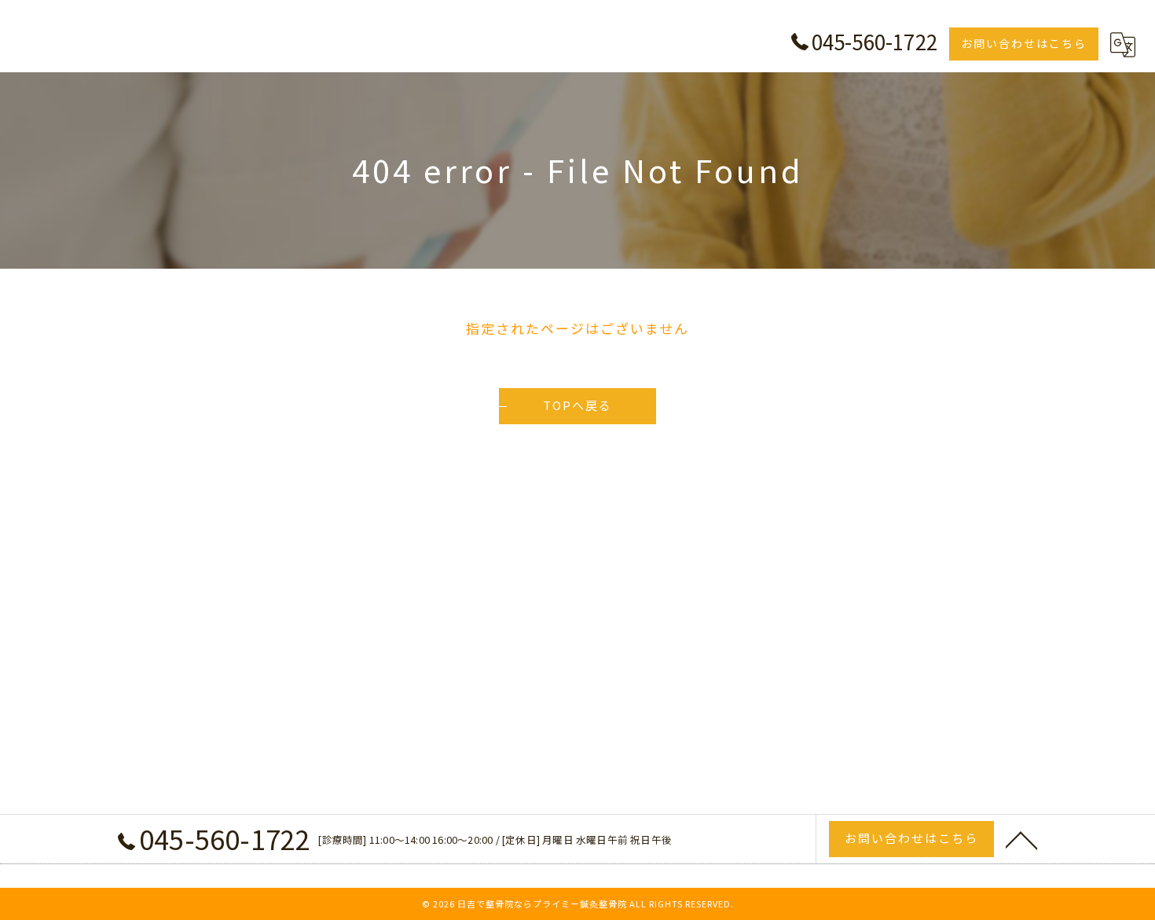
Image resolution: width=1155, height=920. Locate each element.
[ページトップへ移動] (1021, 839)
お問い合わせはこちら (1024, 43)
